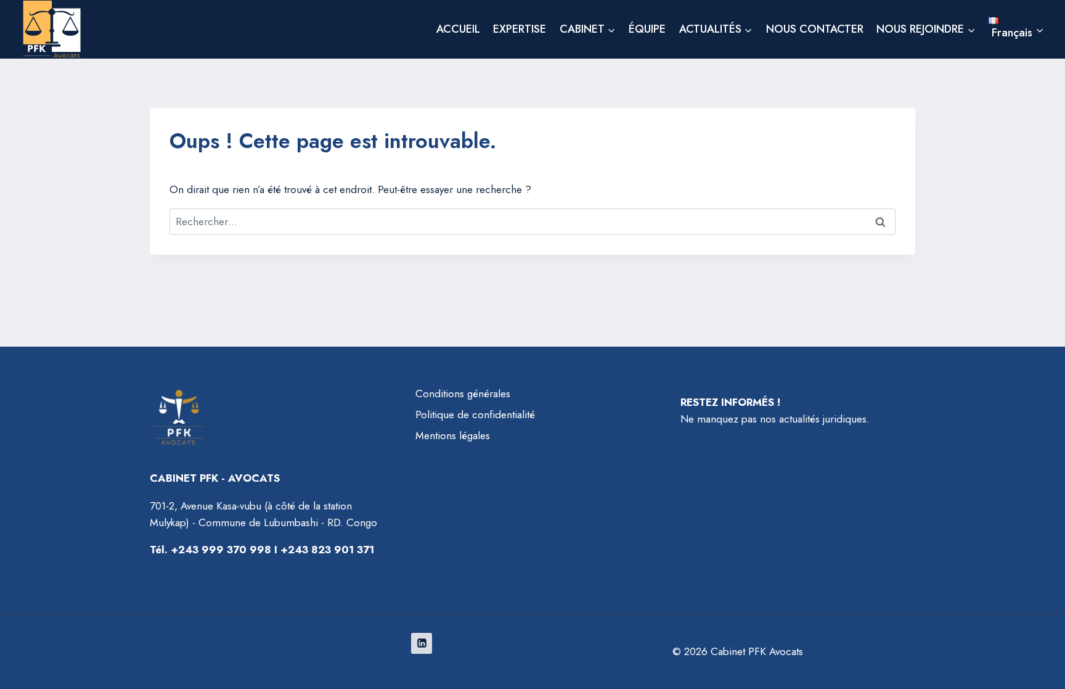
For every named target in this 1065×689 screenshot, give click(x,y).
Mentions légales (452, 435)
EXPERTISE (519, 29)
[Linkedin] (421, 643)
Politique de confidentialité (475, 414)
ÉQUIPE (647, 29)
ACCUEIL (458, 29)
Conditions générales (462, 393)
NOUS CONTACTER (814, 29)
